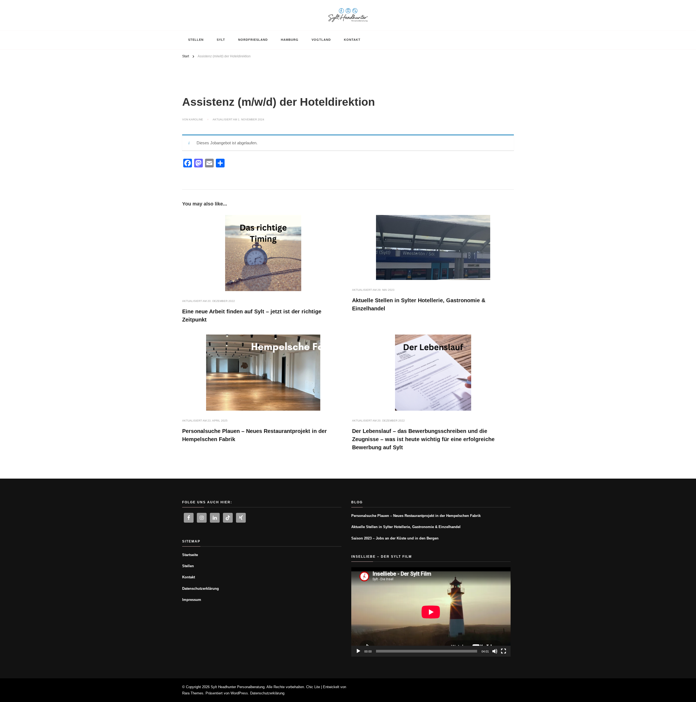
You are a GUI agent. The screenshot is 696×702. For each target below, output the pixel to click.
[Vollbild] (503, 651)
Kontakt (352, 39)
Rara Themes (192, 693)
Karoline (196, 119)
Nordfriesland (253, 39)
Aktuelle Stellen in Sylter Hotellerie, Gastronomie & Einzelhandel (406, 527)
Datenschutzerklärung (200, 588)
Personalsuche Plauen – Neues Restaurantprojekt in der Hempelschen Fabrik (416, 516)
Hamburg (290, 39)
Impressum (191, 600)
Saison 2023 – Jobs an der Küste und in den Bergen (395, 538)
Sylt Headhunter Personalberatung (238, 687)
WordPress (239, 693)
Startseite (190, 555)
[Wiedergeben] (358, 651)
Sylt (221, 39)
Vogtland (321, 39)
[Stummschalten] (495, 651)
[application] (431, 612)
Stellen (196, 39)
